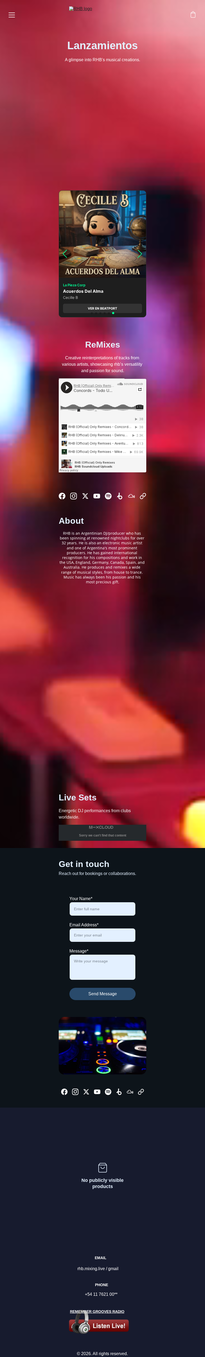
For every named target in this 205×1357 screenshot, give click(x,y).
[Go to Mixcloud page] (131, 496)
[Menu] (12, 15)
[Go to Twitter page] (85, 496)
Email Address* (83, 925)
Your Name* (80, 898)
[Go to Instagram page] (73, 496)
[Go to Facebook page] (62, 496)
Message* (78, 951)
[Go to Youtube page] (96, 496)
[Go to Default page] (143, 496)
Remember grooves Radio (97, 1311)
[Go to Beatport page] (119, 496)
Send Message (102, 994)
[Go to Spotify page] (108, 496)
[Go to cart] (193, 15)
